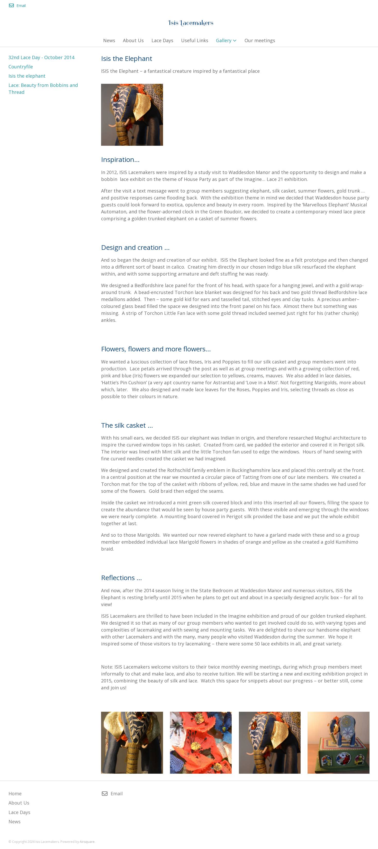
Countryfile (20, 66)
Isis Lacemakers (190, 23)
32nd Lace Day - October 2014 (41, 57)
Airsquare (87, 841)
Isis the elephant (27, 76)
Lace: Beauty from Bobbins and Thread (43, 88)
